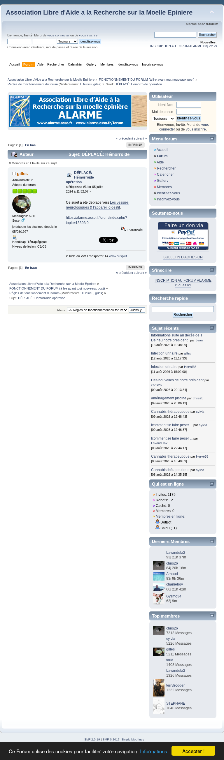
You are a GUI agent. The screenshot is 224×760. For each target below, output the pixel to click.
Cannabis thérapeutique (170, 412)
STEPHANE (175, 703)
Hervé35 (190, 366)
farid (169, 660)
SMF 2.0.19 (92, 739)
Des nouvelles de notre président (177, 380)
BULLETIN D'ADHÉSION (183, 257)
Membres (164, 187)
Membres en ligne (170, 516)
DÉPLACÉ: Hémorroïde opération (80, 177)
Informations (153, 751)
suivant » (140, 138)
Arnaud (172, 574)
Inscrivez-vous (168, 199)
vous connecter (58, 35)
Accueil (162, 150)
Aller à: (61, 310)
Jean (199, 340)
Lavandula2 (159, 443)
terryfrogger (175, 685)
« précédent (124, 138)
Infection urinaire (164, 353)
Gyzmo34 (173, 596)
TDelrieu (86, 84)
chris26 (156, 385)
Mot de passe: (163, 112)
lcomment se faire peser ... (171, 425)
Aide (160, 162)
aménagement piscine (168, 398)
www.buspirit (118, 256)
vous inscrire (88, 35)
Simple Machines (132, 739)
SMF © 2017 (111, 739)
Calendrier (165, 174)
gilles (96, 84)
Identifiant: (166, 105)
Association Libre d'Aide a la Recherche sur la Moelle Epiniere (99, 12)
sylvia (200, 411)
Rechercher (166, 168)
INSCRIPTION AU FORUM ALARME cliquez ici (183, 46)
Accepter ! (193, 750)
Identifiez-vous (168, 193)
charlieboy (174, 584)
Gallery (162, 181)
